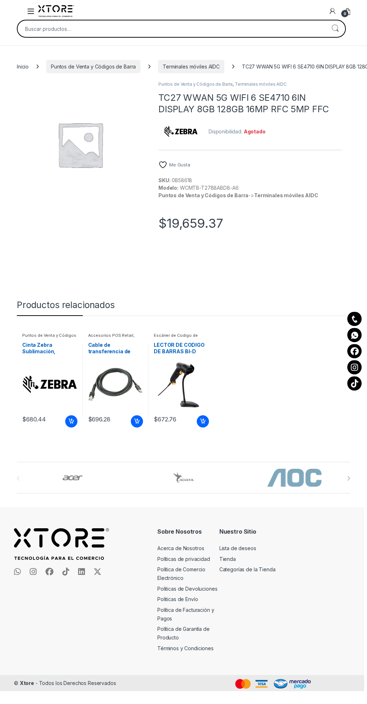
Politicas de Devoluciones (187, 589)
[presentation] (348, 478)
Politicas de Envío (177, 599)
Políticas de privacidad (183, 559)
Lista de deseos (237, 548)
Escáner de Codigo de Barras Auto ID (175, 337)
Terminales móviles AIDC (191, 66)
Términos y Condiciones (185, 648)
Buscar (335, 28)
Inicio (23, 66)
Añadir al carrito (69, 421)
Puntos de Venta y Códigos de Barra (93, 66)
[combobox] (171, 28)
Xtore (27, 683)
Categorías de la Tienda (247, 569)
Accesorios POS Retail (110, 335)
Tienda (227, 559)
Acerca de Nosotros (180, 548)
